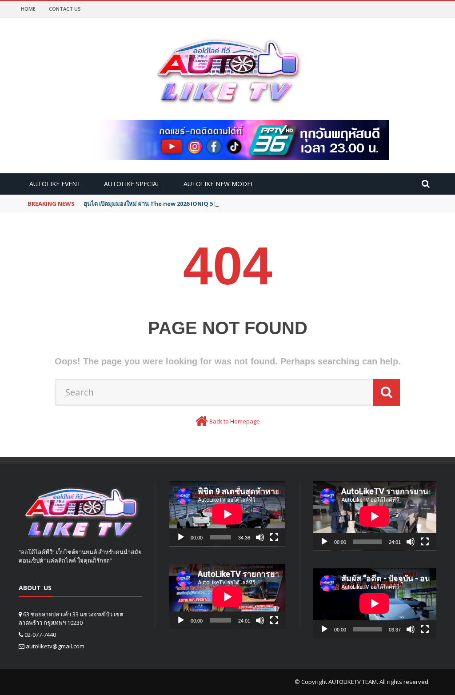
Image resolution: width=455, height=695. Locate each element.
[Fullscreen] (274, 537)
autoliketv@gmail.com (55, 646)
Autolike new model (219, 184)
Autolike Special (132, 184)
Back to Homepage (234, 421)
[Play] (180, 537)
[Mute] (259, 537)
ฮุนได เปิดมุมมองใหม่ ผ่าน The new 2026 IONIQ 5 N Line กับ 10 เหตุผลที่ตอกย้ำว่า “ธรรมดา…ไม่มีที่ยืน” (216, 204)
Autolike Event (55, 184)
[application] (227, 514)
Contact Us (65, 8)
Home (28, 8)
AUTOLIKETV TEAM (352, 682)
